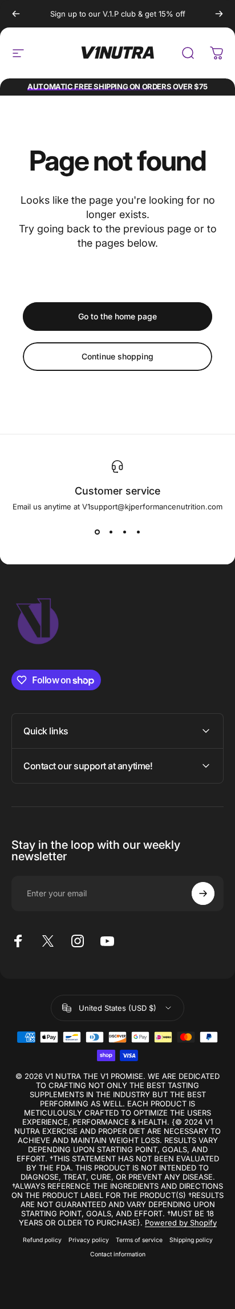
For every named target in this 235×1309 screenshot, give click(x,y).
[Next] (219, 13)
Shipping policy (191, 1240)
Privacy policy (88, 1240)
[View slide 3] (124, 532)
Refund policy (42, 1240)
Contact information (117, 1254)
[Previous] (16, 13)
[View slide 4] (138, 532)
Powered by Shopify (181, 1222)
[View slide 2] (111, 532)
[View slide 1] (97, 532)
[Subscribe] (203, 893)
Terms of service (139, 1240)
